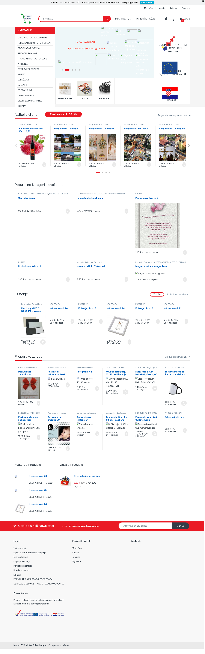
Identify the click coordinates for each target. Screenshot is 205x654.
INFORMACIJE (122, 18)
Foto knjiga (26, 304)
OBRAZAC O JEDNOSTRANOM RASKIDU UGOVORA (39, 583)
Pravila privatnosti (22, 570)
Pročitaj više (153, 388)
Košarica (174, 8)
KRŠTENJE (23, 64)
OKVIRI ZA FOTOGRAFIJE (30, 100)
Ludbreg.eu (41, 645)
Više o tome (146, 2)
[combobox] (70, 19)
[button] (98, 172)
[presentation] (189, 145)
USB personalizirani (146, 414)
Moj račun (148, 8)
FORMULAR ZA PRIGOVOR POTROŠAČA (33, 579)
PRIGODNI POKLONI (27, 53)
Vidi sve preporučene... (176, 357)
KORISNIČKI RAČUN (145, 18)
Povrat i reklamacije (23, 566)
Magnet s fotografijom (145, 262)
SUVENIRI (22, 85)
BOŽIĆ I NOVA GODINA (29, 48)
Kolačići (17, 575)
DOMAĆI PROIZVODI (28, 95)
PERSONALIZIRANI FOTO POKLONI (34, 43)
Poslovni (98, 262)
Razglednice (59, 124)
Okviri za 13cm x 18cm (115, 367)
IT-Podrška (26, 645)
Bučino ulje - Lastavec (115, 413)
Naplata (161, 8)
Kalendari (89, 262)
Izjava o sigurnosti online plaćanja (30, 552)
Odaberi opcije (124, 392)
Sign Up (180, 526)
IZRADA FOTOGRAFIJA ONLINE (33, 37)
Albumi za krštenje (143, 367)
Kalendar (80, 262)
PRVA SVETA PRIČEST (28, 69)
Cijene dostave (21, 557)
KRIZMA (21, 74)
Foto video (36, 304)
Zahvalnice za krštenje (86, 413)
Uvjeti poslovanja (22, 561)
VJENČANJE (24, 79)
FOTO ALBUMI (25, 90)
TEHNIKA (22, 106)
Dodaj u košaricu (42, 164)
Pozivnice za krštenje (57, 413)
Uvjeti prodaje (20, 548)
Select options (66, 211)
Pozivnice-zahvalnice (177, 294)
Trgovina (186, 8)
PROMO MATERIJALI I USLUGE (32, 58)
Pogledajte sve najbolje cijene (172, 115)
